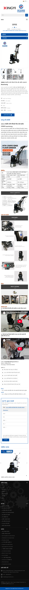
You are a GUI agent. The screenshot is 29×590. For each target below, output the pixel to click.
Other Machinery (5, 562)
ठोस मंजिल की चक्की (6, 508)
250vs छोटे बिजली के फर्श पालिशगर (10, 378)
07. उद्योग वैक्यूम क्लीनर (6, 557)
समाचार (3, 491)
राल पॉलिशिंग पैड (5, 517)
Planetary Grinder (5, 540)
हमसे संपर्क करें (7, 115)
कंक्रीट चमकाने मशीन (6, 519)
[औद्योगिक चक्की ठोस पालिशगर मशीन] (14, 463)
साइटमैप (3, 496)
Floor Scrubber (5, 555)
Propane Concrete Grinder (7, 544)
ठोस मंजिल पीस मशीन (6, 521)
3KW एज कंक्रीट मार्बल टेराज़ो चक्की (10, 375)
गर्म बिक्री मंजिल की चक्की (7, 510)
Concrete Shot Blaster (6, 551)
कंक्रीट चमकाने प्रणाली (6, 533)
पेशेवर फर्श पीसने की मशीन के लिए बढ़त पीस (12, 384)
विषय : (13, 409)
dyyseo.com (11, 583)
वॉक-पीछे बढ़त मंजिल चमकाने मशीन (10, 381)
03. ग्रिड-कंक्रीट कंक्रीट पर (6, 542)
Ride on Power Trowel (6, 553)
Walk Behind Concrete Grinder (8, 538)
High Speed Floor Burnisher (7, 546)
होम (9, 29)
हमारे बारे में (4, 489)
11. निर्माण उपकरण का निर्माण (7, 549)
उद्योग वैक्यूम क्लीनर (5, 531)
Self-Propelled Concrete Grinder (8, 535)
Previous (0, 463)
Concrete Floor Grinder (15, 29)
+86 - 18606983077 (7, 574)
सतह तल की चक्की (5, 506)
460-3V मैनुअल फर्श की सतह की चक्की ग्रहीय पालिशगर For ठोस (13, 394)
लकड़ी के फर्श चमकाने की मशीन (8, 512)
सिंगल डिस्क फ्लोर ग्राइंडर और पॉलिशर (11, 369)
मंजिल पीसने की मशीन (6, 525)
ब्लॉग (3, 498)
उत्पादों (3, 487)
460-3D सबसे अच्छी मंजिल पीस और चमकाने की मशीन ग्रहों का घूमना (14, 390)
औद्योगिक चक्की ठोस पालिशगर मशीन (8, 477)
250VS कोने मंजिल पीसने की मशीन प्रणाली (12, 372)
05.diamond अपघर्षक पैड (7, 559)
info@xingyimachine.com (8, 577)
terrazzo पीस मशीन (5, 523)
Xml (3, 500)
